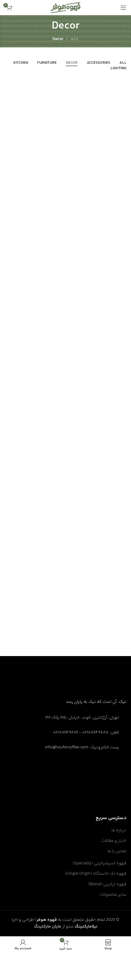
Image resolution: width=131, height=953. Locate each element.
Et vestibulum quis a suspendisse (78, 347)
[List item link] (65, 733)
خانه (75, 39)
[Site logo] (65, 7)
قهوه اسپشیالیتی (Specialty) (99, 864)
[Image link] (103, 685)
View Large (118, 321)
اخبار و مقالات (113, 841)
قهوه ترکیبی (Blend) (107, 885)
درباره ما (119, 831)
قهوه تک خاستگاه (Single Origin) (95, 874)
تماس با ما (117, 852)
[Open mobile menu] (123, 8)
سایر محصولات (113, 895)
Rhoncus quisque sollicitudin (84, 633)
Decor (57, 39)
